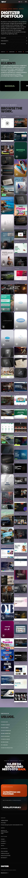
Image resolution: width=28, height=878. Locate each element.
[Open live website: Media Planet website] (20, 398)
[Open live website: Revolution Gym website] (7, 385)
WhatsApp (3, 822)
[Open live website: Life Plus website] (20, 573)
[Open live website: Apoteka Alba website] (20, 412)
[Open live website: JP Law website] (7, 135)
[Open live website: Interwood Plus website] (20, 559)
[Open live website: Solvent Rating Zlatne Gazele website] (20, 614)
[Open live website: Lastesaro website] (7, 274)
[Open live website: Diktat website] (7, 412)
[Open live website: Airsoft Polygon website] (20, 121)
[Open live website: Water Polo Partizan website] (20, 695)
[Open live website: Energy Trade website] (20, 287)
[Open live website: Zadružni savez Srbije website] (20, 246)
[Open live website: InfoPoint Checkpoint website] (20, 452)
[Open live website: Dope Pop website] (7, 121)
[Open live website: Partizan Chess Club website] (20, 654)
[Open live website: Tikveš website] (20, 232)
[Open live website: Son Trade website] (20, 682)
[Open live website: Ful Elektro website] (7, 692)
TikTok (2, 845)
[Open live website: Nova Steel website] (20, 260)
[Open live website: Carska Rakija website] (20, 466)
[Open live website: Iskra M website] (20, 545)
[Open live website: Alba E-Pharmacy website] (7, 426)
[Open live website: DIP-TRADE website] (20, 505)
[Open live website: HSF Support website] (20, 532)
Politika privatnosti (5, 853)
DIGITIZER (5, 866)
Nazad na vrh (4, 872)
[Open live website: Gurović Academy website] (20, 518)
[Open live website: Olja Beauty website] (7, 565)
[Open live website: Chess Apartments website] (20, 479)
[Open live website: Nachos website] (7, 148)
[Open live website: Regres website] (20, 641)
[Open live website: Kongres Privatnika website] (7, 678)
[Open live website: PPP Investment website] (20, 627)
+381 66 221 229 (4, 820)
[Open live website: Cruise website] (20, 491)
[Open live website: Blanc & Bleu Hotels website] (7, 551)
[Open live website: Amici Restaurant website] (7, 398)
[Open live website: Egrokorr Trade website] (20, 439)
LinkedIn (3, 839)
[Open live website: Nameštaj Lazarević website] (7, 578)
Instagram (3, 841)
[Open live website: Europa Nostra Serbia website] (20, 273)
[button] (26, 1)
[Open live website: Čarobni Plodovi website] (20, 425)
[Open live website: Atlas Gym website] (7, 287)
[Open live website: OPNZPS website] (20, 586)
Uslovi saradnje (4, 851)
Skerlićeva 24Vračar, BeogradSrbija (4, 832)
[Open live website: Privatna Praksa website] (20, 384)
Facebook (3, 843)
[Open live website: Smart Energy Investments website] (20, 668)
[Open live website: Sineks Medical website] (20, 135)
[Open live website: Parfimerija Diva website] (20, 600)
